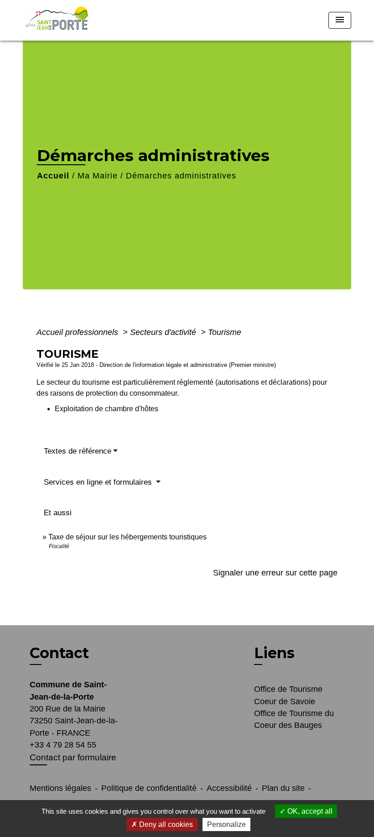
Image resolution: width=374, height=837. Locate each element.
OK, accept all (309, 811)
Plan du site (283, 788)
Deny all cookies (165, 824)
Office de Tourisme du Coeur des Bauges (294, 719)
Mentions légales (60, 788)
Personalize (226, 824)
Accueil (53, 175)
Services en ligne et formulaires (99, 482)
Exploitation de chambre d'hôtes (106, 409)
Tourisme (224, 332)
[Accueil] (80, 20)
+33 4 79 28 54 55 (63, 744)
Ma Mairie (98, 175)
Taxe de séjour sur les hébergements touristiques (127, 537)
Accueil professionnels (78, 332)
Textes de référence (77, 451)
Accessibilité (229, 788)
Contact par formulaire (73, 757)
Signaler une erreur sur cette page (275, 572)
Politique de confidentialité (149, 788)
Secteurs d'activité (164, 332)
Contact (59, 653)
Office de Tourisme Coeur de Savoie (288, 695)
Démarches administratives (181, 175)
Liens (274, 653)
